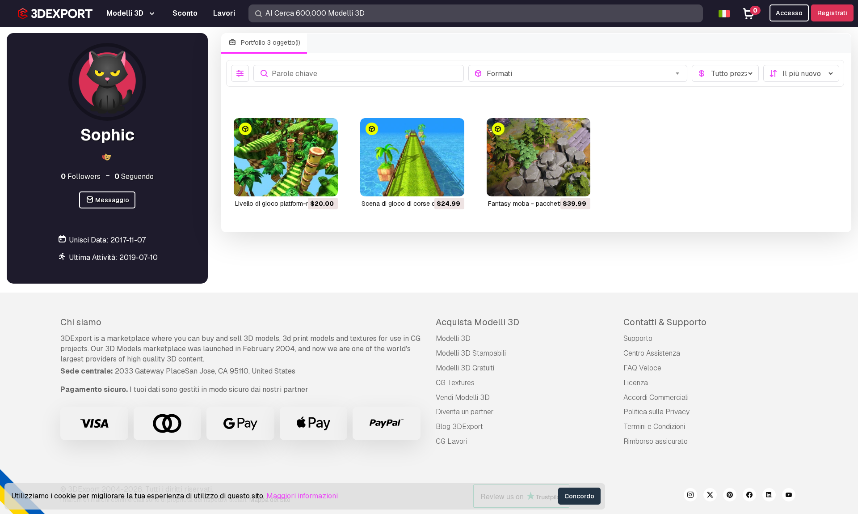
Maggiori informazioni (302, 496)
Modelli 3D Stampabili (471, 353)
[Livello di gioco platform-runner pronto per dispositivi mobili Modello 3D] (286, 157)
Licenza (635, 382)
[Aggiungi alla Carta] (307, 183)
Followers (81, 176)
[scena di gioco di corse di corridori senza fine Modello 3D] (412, 157)
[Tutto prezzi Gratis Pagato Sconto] (725, 73)
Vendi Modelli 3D (463, 397)
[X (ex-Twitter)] (710, 496)
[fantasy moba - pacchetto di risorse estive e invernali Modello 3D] (539, 157)
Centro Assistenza (651, 353)
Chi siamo (80, 322)
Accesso (789, 13)
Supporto (637, 338)
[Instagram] (690, 496)
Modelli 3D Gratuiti (465, 368)
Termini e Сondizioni (654, 426)
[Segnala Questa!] (325, 183)
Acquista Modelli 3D (477, 322)
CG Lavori (451, 441)
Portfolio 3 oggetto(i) (269, 42)
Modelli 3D (453, 338)
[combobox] (584, 73)
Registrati (832, 13)
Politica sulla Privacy (656, 411)
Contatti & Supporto (665, 322)
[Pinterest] (730, 496)
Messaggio (111, 200)
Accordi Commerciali (656, 397)
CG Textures (455, 382)
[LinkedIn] (769, 496)
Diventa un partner (465, 411)
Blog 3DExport (459, 426)
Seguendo (134, 176)
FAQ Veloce (642, 368)
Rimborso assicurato (655, 441)
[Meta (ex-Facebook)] (749, 496)
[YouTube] (789, 496)
